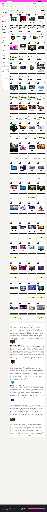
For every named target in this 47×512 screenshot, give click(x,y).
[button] (13, 24)
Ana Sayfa (3, 8)
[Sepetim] (38, 3)
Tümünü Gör (42, 34)
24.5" (27, 12)
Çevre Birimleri (12, 8)
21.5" (31, 12)
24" (19, 12)
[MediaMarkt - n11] (23, 1)
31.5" (22, 12)
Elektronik (6, 8)
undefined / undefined (5, 12)
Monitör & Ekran (16, 8)
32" (16, 12)
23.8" (13, 12)
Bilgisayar (9, 8)
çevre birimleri (15, 339)
